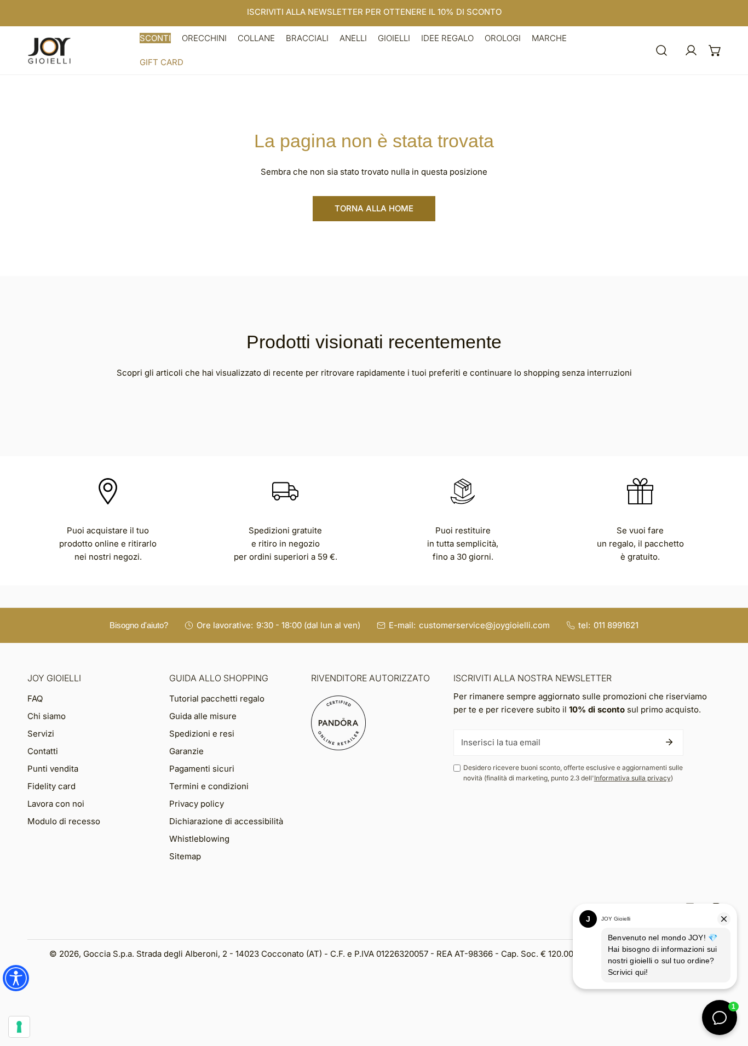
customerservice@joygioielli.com (484, 625)
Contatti (42, 751)
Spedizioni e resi (201, 733)
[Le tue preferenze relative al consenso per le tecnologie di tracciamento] (19, 1026)
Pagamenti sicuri (201, 768)
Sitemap (185, 856)
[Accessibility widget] (16, 978)
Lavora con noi (55, 803)
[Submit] (669, 742)
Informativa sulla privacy (632, 778)
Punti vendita (52, 768)
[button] (155, 38)
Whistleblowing (199, 839)
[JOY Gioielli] (49, 51)
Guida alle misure (203, 716)
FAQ (35, 698)
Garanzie (186, 751)
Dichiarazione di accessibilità (226, 821)
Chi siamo (46, 716)
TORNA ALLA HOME (374, 208)
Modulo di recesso (63, 821)
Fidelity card (51, 786)
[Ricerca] (661, 50)
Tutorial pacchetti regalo (216, 698)
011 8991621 (616, 625)
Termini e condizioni (209, 786)
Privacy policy (196, 803)
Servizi (40, 733)
